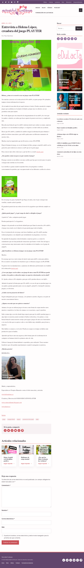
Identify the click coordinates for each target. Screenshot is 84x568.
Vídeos (45, 2)
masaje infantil (11, 419)
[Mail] (14, 2)
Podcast (57, 7)
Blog (43, 7)
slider (37, 419)
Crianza (51, 2)
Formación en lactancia (44, 12)
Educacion (69, 2)
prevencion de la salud (28, 419)
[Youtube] (11, 2)
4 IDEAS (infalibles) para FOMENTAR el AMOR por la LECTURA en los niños (68, 144)
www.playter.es (6, 406)
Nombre (5, 510)
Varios (4, 415)
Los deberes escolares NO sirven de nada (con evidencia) (69, 120)
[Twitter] (6, 2)
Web (3, 527)
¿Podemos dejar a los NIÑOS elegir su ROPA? (67, 135)
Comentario (6, 485)
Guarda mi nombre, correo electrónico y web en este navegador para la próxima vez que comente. (26, 537)
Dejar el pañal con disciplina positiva (8, 459)
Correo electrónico (8, 519)
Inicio (38, 7)
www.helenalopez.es (7, 394)
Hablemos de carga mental (25, 458)
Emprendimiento (78, 2)
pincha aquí (40, 152)
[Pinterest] (17, 2)
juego (3, 419)
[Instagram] (9, 2)
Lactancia (57, 2)
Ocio (63, 2)
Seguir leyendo (8, 463)
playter (18, 419)
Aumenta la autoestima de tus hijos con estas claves (69, 153)
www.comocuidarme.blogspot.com (12, 402)
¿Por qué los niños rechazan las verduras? (43, 459)
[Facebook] (3, 2)
